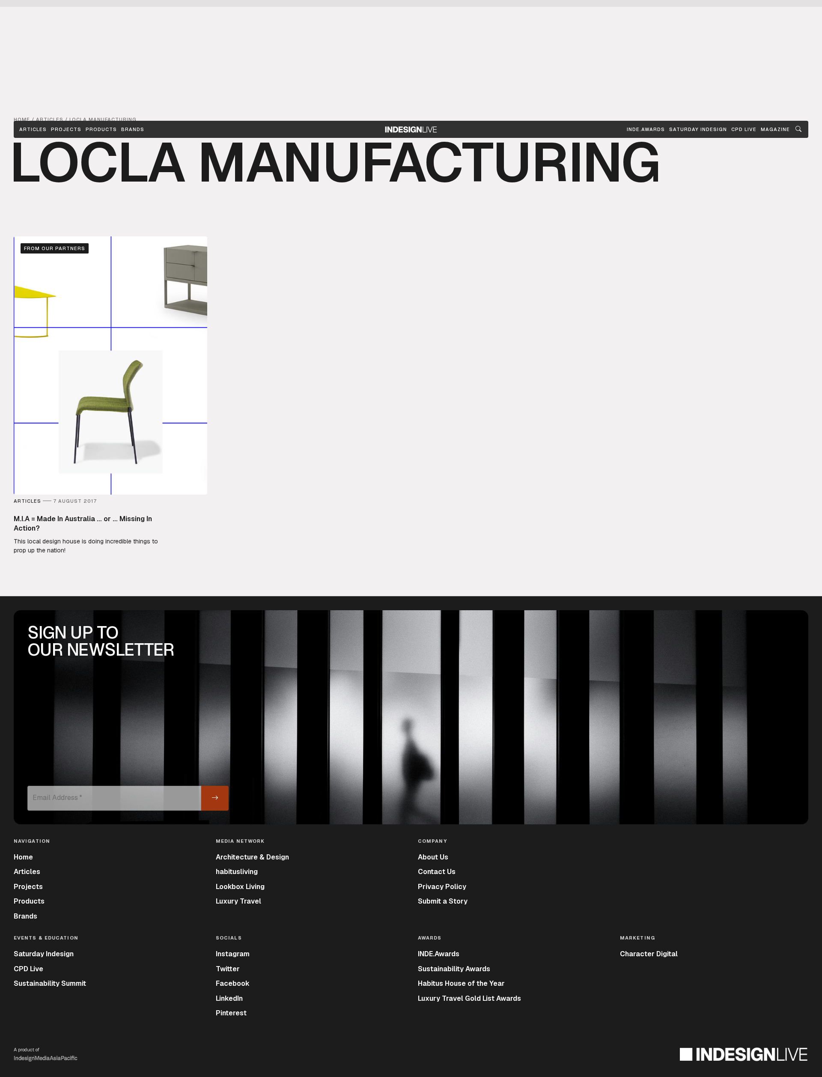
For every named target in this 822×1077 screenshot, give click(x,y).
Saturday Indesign (44, 953)
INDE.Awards (438, 953)
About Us (433, 857)
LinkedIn (229, 998)
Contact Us (437, 871)
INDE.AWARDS (646, 129)
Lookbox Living (240, 886)
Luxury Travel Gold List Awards (469, 998)
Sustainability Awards (454, 968)
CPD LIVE (743, 129)
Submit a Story (443, 901)
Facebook (233, 983)
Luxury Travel (238, 901)
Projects (66, 129)
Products (101, 129)
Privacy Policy (442, 886)
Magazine (775, 129)
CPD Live (28, 968)
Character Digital (649, 953)
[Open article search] (798, 129)
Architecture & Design (252, 857)
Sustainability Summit (50, 983)
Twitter (228, 968)
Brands (132, 129)
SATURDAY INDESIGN (698, 129)
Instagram (233, 953)
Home (23, 857)
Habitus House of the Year (461, 983)
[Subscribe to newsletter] (215, 798)
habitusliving (237, 871)
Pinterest (231, 1012)
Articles (33, 129)
